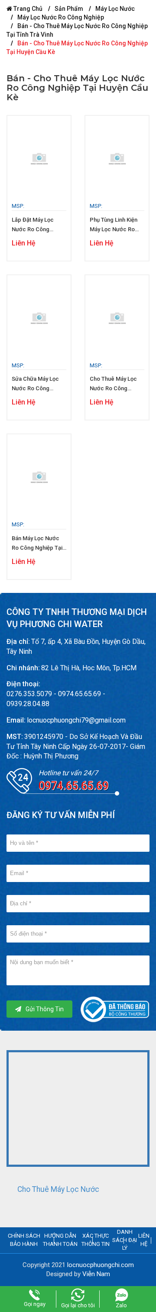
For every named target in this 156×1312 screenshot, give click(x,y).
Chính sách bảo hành (24, 1239)
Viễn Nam (96, 1274)
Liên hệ (144, 1239)
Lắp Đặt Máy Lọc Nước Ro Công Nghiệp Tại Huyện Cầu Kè (34, 225)
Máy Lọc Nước (115, 8)
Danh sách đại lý (124, 1240)
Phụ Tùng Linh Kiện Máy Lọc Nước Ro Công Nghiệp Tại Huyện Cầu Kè (113, 225)
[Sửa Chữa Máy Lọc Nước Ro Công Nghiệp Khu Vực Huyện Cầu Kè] (39, 318)
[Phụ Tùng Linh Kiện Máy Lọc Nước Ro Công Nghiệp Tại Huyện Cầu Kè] (117, 159)
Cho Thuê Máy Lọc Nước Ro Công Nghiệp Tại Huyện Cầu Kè (113, 384)
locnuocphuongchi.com (100, 1265)
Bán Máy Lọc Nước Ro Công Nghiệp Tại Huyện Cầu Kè (37, 544)
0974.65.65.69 (73, 786)
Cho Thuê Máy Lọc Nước (58, 1189)
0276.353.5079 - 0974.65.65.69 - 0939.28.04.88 (55, 699)
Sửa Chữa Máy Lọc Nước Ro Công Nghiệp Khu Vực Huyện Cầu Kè (35, 384)
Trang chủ (27, 8)
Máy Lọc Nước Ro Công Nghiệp (60, 17)
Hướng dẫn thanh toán (60, 1239)
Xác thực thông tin (95, 1239)
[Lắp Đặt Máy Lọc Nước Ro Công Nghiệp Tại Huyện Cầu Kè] (39, 159)
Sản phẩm (69, 8)
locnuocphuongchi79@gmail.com (76, 720)
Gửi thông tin (45, 1009)
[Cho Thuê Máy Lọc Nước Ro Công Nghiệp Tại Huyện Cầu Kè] (117, 318)
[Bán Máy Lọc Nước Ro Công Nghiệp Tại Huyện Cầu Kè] (39, 477)
